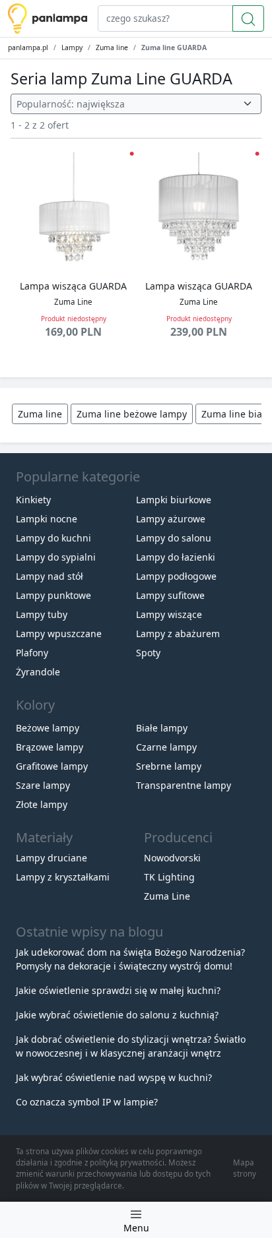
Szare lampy (43, 785)
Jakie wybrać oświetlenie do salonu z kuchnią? (117, 1014)
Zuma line (112, 47)
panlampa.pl (28, 47)
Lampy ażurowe (170, 518)
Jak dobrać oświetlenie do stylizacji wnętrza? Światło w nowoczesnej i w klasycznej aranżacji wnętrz (131, 1046)
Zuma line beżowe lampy (132, 414)
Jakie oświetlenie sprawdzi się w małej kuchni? (118, 990)
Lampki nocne (46, 518)
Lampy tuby (41, 614)
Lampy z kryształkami (63, 877)
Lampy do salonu (173, 538)
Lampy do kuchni (53, 538)
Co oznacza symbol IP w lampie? (87, 1102)
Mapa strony (244, 1168)
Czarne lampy (166, 747)
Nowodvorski (172, 857)
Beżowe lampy (47, 728)
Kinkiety (33, 499)
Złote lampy (41, 804)
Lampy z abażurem (178, 633)
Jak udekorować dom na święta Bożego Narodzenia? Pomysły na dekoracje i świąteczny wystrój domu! (130, 959)
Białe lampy (161, 728)
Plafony (32, 652)
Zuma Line (167, 896)
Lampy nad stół (49, 576)
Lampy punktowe (53, 595)
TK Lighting (169, 877)
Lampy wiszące (169, 614)
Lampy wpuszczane (59, 633)
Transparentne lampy (183, 785)
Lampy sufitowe (170, 595)
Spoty (148, 652)
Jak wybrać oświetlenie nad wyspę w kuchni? (114, 1077)
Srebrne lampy (168, 766)
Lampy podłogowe (176, 576)
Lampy (72, 47)
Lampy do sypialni (56, 557)
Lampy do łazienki (175, 557)
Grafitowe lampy (52, 766)
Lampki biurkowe (173, 499)
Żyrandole (38, 671)
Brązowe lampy (49, 747)
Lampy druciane (51, 857)
